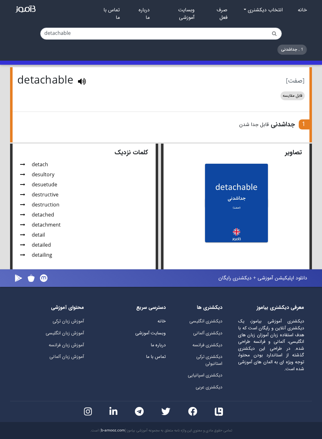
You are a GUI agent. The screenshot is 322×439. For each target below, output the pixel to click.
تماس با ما (111, 13)
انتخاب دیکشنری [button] (264, 10)
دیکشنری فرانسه (207, 345)
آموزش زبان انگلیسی (65, 333)
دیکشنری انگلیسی (205, 321)
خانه (302, 10)
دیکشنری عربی (209, 387)
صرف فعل (222, 13)
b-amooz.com (113, 430)
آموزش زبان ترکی (68, 321)
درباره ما (144, 13)
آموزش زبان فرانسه (66, 345)
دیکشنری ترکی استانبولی (209, 360)
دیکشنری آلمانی (207, 333)
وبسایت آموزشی (186, 13)
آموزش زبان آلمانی (66, 356)
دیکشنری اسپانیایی (205, 375)
